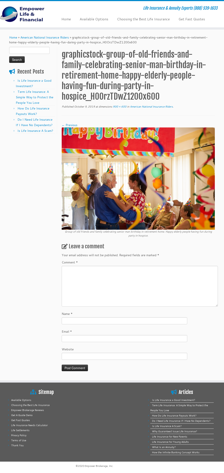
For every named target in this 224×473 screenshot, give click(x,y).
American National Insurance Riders (44, 37)
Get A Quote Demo (22, 415)
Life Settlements (20, 430)
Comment (70, 262)
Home (66, 18)
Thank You (17, 445)
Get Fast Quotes (191, 18)
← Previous (69, 125)
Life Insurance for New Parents (169, 436)
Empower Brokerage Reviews (27, 410)
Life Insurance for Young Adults (170, 442)
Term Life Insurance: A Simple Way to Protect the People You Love (34, 97)
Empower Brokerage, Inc (99, 466)
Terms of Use (18, 440)
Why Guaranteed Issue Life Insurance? (174, 431)
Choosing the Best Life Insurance (143, 18)
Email (67, 331)
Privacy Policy (18, 435)
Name (67, 314)
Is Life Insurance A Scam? (35, 131)
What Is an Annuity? (164, 447)
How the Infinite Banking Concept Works (176, 452)
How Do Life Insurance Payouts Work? (174, 415)
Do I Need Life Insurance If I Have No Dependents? (181, 421)
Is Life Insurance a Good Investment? (173, 400)
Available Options (94, 18)
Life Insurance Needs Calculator (29, 425)
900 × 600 (119, 106)
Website (68, 349)
